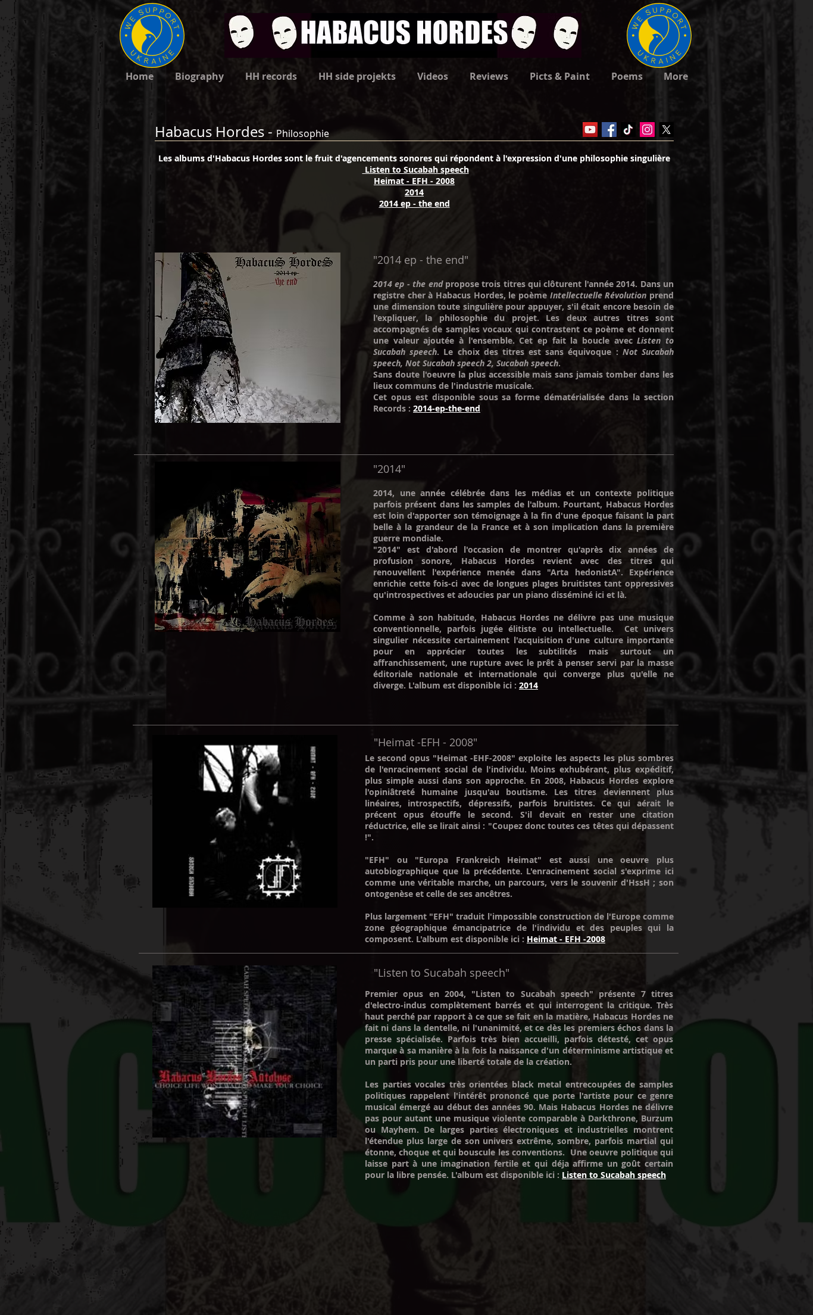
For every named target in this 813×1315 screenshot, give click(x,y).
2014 (528, 685)
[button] (560, 76)
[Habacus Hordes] (590, 129)
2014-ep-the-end (446, 408)
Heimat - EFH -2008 (566, 939)
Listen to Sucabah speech (415, 169)
